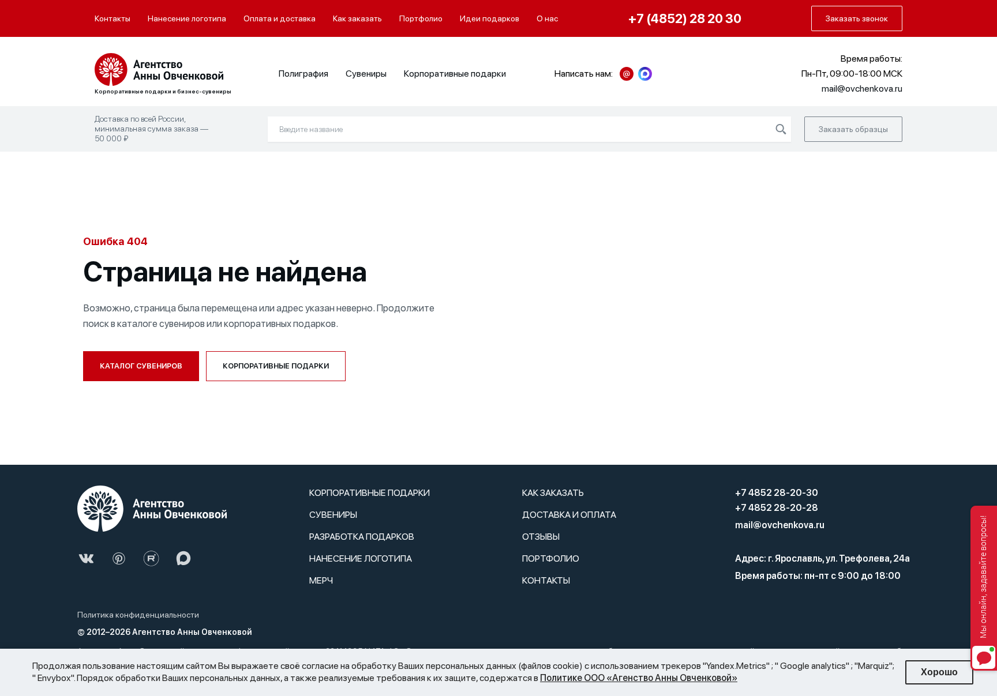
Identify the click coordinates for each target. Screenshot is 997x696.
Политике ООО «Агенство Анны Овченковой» (638, 677)
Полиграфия (303, 73)
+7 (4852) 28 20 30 (684, 18)
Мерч (321, 580)
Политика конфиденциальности (138, 614)
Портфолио (421, 18)
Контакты (112, 18)
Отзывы (541, 536)
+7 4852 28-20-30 (776, 492)
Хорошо (939, 672)
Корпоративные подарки (455, 73)
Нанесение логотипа (187, 18)
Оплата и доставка (279, 18)
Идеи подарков (489, 18)
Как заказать (357, 18)
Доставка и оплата (569, 514)
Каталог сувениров (141, 366)
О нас (547, 18)
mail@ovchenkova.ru (779, 525)
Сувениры (366, 73)
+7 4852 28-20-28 (776, 507)
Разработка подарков (361, 536)
